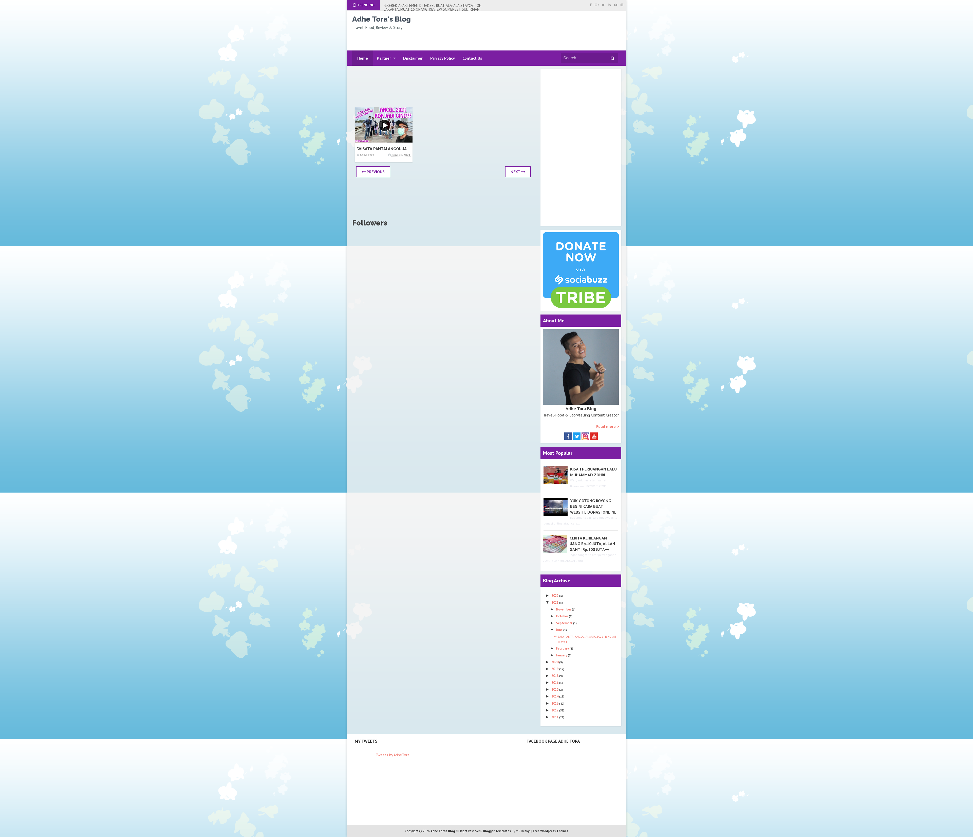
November (564, 609)
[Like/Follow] (568, 435)
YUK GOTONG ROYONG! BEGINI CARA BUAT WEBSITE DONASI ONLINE (593, 506)
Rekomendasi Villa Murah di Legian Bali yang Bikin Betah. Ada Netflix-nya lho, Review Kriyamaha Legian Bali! (433, 7)
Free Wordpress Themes (550, 831)
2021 (555, 602)
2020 (555, 662)
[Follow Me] (577, 435)
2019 (555, 669)
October (562, 616)
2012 (555, 710)
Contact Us (472, 58)
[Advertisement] (531, 31)
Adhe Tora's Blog (381, 19)
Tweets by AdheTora (392, 754)
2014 (555, 696)
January (562, 655)
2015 (555, 689)
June (559, 630)
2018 (555, 676)
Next (516, 171)
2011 (555, 717)
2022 (555, 596)
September (564, 623)
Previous (375, 171)
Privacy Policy (442, 58)
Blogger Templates (497, 831)
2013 (555, 703)
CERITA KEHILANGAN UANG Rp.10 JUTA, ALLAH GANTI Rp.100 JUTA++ (592, 543)
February (563, 648)
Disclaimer (413, 58)
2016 (555, 683)
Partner (384, 58)
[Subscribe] (594, 435)
